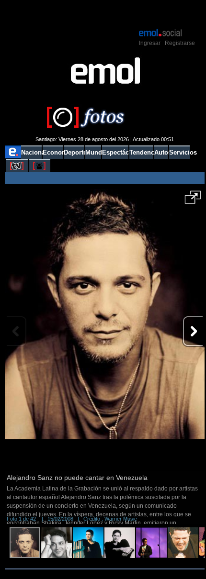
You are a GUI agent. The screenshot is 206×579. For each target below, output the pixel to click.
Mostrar (104, 13)
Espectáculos (115, 152)
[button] (192, 200)
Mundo (93, 152)
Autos (161, 152)
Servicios (179, 152)
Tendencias (141, 152)
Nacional (31, 152)
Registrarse (180, 43)
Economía (53, 152)
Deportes (74, 152)
